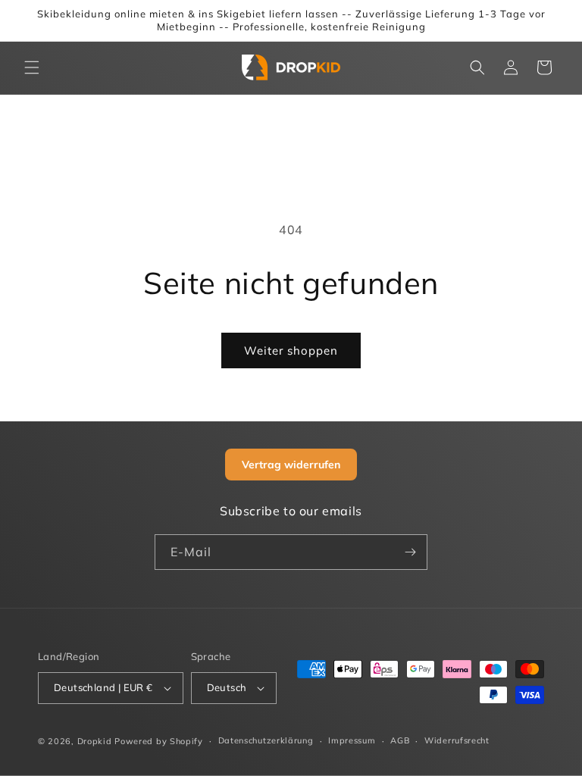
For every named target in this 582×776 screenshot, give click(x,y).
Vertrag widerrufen (291, 464)
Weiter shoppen (291, 350)
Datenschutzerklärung (266, 740)
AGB (399, 740)
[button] (31, 67)
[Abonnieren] (410, 552)
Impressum (351, 740)
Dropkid (94, 741)
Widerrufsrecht (457, 740)
